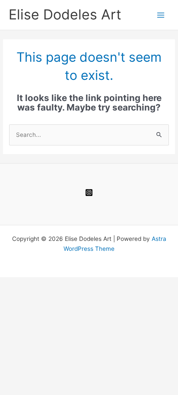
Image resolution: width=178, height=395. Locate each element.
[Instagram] (89, 192)
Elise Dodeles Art (65, 14)
